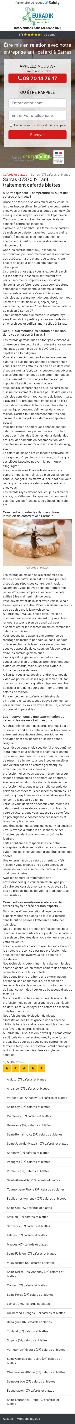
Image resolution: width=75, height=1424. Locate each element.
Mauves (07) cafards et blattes (27, 1244)
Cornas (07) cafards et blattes (27, 1285)
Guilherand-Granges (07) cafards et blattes (36, 1313)
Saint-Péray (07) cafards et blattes (30, 1294)
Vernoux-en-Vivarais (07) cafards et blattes (36, 1349)
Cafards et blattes (15, 174)
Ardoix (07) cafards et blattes (26, 1079)
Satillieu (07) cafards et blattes (27, 1217)
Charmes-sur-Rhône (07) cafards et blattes (36, 1372)
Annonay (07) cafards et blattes (28, 1153)
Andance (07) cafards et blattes (28, 1088)
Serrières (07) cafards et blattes (28, 1226)
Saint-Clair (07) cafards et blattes (29, 1208)
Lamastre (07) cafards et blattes (28, 1304)
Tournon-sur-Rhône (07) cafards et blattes (36, 1189)
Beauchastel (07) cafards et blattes (30, 1390)
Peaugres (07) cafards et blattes (28, 1162)
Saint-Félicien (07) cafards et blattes (31, 1253)
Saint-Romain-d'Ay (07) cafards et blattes (34, 1134)
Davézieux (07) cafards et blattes (29, 1125)
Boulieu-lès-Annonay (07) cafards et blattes (36, 1198)
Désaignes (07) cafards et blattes (29, 1322)
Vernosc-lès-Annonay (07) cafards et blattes (37, 1098)
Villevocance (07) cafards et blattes (31, 1263)
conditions (37, 125)
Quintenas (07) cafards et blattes (29, 1116)
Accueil (8, 1419)
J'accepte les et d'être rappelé (39, 125)
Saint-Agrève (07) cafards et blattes (31, 1381)
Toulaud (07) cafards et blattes (27, 1331)
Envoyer (37, 134)
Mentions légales (28, 1419)
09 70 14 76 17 (39, 78)
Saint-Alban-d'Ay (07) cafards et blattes (33, 1180)
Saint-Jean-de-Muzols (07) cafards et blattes (37, 1143)
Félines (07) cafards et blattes (27, 1235)
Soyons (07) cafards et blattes (27, 1340)
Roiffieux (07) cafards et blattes (28, 1171)
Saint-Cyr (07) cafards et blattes (28, 1107)
